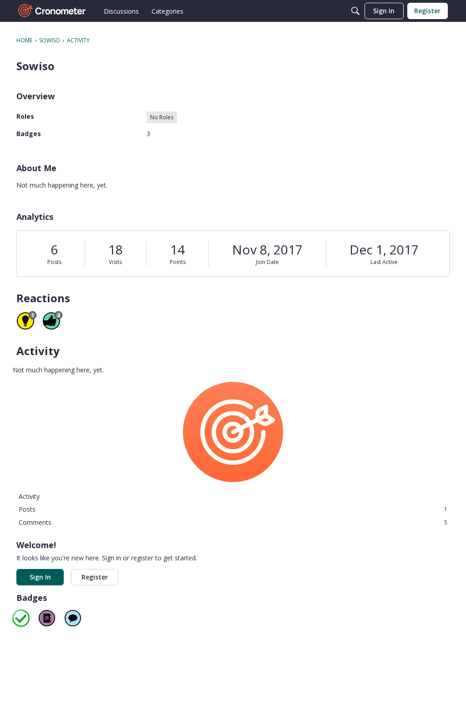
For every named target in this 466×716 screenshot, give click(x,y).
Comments (233, 522)
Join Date (267, 262)
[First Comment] (72, 618)
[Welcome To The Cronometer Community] (52, 11)
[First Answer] (21, 618)
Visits (115, 262)
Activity (29, 496)
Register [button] (94, 577)
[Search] (355, 11)
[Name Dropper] (47, 618)
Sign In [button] (40, 577)
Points (178, 262)
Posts (54, 262)
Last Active (384, 262)
